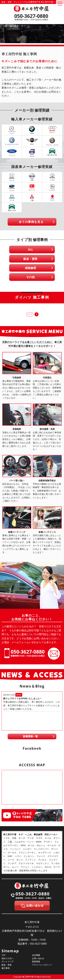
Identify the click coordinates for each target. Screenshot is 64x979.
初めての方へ (8, 958)
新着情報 (36, 961)
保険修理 (30, 268)
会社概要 (36, 955)
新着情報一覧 (30, 736)
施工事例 (6, 968)
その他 (30, 277)
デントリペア (8, 961)
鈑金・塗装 (30, 259)
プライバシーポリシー (42, 964)
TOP (3, 955)
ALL (30, 249)
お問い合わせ (38, 958)
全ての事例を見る (31, 222)
